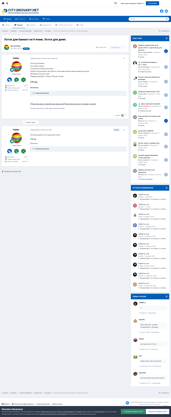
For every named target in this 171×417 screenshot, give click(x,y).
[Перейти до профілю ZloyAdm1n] (135, 105)
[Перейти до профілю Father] (6, 47)
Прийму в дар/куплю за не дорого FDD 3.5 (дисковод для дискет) (150, 47)
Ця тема (158, 19)
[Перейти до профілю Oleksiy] (135, 284)
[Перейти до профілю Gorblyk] (135, 235)
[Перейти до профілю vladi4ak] (135, 206)
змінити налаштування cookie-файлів (53, 414)
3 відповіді (154, 349)
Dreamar (141, 226)
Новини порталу (145, 72)
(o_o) (145, 121)
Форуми (19, 25)
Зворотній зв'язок (43, 404)
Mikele (141, 339)
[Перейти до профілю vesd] (135, 93)
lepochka (142, 373)
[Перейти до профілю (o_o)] (135, 117)
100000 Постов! (143, 194)
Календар (35, 19)
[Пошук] (166, 19)
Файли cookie (57, 404)
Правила (32, 25)
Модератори (46, 25)
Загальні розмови (146, 179)
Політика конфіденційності (23, 404)
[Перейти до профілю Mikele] (135, 340)
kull (140, 356)
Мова (6, 404)
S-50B (140, 216)
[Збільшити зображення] (47, 104)
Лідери (47, 19)
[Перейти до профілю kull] (135, 357)
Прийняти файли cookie (134, 411)
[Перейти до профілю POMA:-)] (135, 78)
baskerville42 (147, 52)
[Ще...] (124, 58)
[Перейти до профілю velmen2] (135, 144)
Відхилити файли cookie (157, 411)
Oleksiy (140, 286)
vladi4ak (141, 207)
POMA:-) (146, 82)
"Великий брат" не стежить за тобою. (153, 199)
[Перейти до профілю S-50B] (135, 215)
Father (18, 46)
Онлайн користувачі (65, 25)
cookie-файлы (99, 412)
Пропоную (143, 86)
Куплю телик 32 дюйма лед (148, 143)
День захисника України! (150, 104)
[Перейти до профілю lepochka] (135, 374)
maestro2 (146, 133)
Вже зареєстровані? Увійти (132, 3)
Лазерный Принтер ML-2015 (149, 91)
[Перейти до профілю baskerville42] (135, 46)
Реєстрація (152, 3)
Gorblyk (117, 115)
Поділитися (101, 47)
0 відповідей (152, 313)
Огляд (8, 19)
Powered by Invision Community (149, 404)
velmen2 (146, 145)
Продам (142, 98)
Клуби (81, 25)
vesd (144, 94)
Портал (7, 25)
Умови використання (48, 412)
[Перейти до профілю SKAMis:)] (135, 196)
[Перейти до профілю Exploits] (135, 321)
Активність (21, 19)
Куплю (142, 57)
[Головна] (3, 3)
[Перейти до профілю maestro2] (135, 132)
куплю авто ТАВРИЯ (145, 131)
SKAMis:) (141, 197)
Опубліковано (40, 58)
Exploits (142, 319)
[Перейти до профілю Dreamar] (135, 225)
